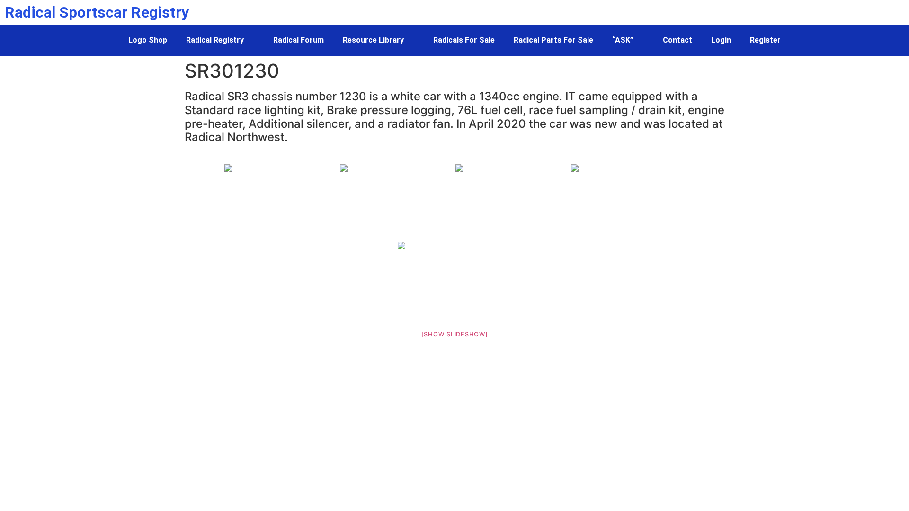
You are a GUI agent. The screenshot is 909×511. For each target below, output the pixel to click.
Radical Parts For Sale (553, 39)
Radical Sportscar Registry (97, 12)
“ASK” (622, 39)
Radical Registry (215, 39)
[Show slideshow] (454, 334)
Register (765, 39)
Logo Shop (147, 39)
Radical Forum (298, 39)
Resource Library (373, 39)
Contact (677, 39)
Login (721, 39)
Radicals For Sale (464, 39)
